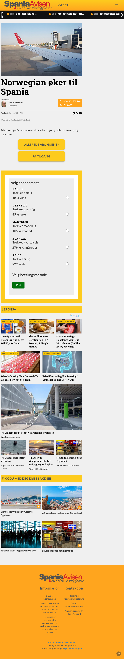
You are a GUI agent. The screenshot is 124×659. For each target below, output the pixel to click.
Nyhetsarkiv (71, 642)
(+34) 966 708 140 (72, 101)
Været (62, 5)
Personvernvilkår (56, 642)
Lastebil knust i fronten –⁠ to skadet (22, 14)
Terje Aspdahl (74, 613)
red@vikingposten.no (74, 598)
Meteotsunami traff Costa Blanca (67, 14)
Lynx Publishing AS (73, 648)
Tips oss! (68, 105)
